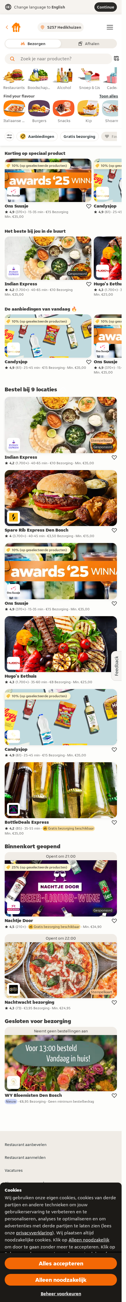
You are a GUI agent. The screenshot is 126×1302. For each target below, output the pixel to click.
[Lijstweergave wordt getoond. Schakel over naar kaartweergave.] (116, 59)
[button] (13, 27)
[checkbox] (15, 112)
